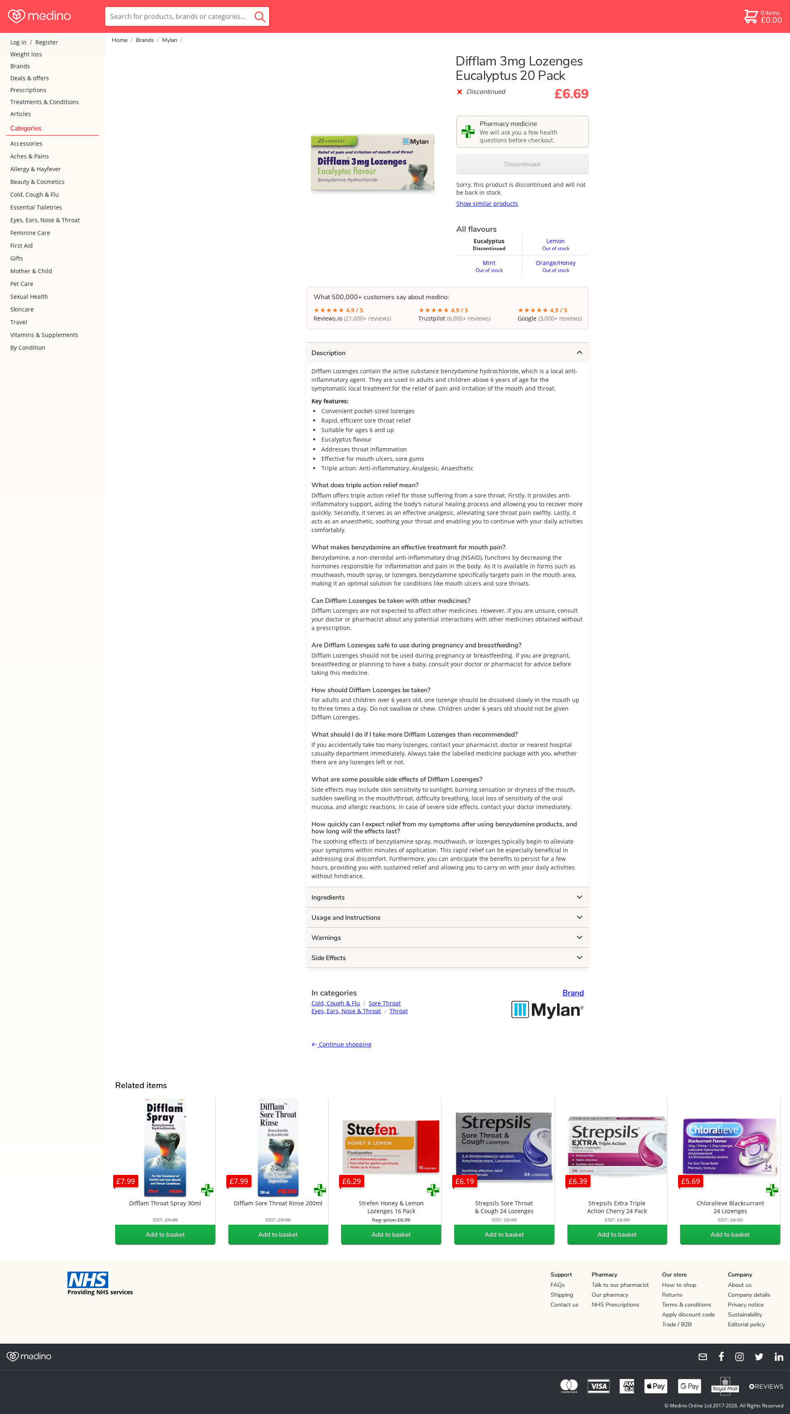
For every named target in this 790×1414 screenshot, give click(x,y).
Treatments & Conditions (44, 102)
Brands (20, 66)
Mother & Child (31, 271)
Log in (18, 42)
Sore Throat (385, 1003)
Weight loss (26, 54)
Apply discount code (688, 1315)
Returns (672, 1295)
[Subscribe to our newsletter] (699, 1356)
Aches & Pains (29, 156)
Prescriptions (28, 90)
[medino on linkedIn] (775, 1356)
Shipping (562, 1295)
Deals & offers (29, 78)
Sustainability (745, 1315)
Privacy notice (746, 1305)
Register (46, 42)
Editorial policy (746, 1324)
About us (740, 1285)
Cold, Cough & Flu (34, 194)
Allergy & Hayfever (35, 169)
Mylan (169, 40)
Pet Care (21, 284)
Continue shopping (344, 1044)
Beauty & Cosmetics (37, 182)
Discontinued (522, 164)
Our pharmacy (610, 1295)
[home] (52, 16)
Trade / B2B (677, 1324)
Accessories (26, 143)
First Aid (21, 245)
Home (120, 40)
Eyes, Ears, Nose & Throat (45, 220)
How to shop (679, 1285)
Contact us (565, 1305)
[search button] (260, 16)
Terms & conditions (686, 1305)
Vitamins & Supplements (44, 335)
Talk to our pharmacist (620, 1285)
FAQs (558, 1285)
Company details (749, 1295)
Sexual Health (29, 296)
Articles (20, 114)
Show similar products (487, 203)
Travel (18, 322)
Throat (399, 1011)
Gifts (16, 258)
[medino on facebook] (716, 1356)
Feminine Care (30, 233)
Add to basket (165, 1234)
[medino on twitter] (755, 1356)
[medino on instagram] (735, 1356)
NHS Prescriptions (615, 1305)
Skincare (22, 309)
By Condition (27, 347)
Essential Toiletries (36, 207)
